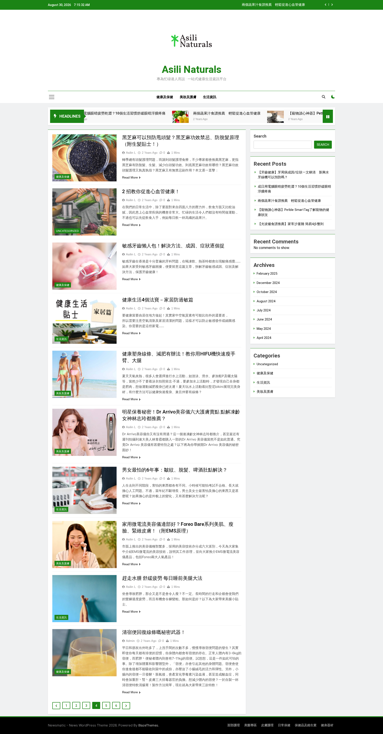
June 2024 (264, 319)
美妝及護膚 (188, 97)
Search (260, 136)
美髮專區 (250, 725)
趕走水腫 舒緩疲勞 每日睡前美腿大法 (162, 578)
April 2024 (264, 338)
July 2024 (263, 310)
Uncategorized (67, 231)
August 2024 (266, 301)
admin (130, 641)
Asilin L (131, 152)
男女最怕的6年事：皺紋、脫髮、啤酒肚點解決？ (174, 470)
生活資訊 (209, 97)
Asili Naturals (191, 69)
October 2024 (267, 292)
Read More (130, 177)
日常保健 (284, 725)
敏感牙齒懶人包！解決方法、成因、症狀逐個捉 (173, 246)
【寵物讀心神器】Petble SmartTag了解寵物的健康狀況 (302, 113)
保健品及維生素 (306, 725)
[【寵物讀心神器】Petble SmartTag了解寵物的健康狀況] (245, 119)
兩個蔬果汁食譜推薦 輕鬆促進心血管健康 (273, 5)
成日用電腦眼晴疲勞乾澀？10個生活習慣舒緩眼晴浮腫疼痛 (89, 113)
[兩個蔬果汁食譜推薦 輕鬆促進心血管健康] (150, 119)
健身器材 (327, 725)
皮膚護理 (267, 725)
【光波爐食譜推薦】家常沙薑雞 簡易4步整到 (291, 224)
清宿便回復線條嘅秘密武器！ (154, 632)
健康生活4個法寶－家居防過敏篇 (157, 300)
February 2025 (267, 274)
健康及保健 (164, 97)
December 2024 (268, 283)
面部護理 (233, 725)
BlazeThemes (148, 725)
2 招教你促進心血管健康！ (151, 191)
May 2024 (264, 329)
